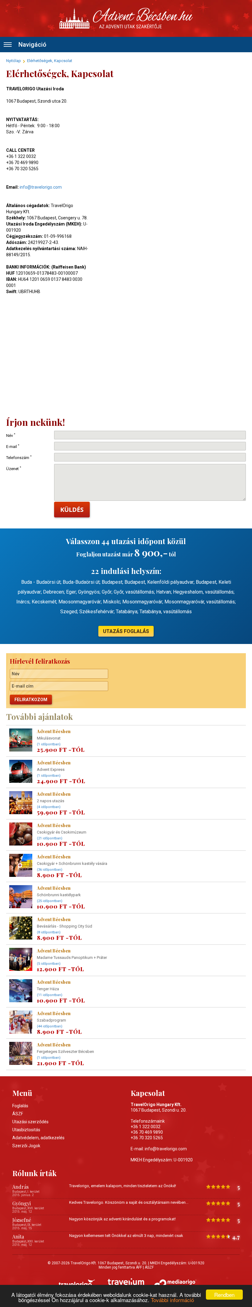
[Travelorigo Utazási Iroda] (76, 1283)
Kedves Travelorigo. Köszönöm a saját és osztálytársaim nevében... (128, 1202)
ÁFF (139, 1267)
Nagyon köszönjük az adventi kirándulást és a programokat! (122, 1219)
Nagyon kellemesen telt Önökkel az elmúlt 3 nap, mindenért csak (126, 1235)
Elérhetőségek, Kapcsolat (49, 60)
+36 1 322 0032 (145, 1126)
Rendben (224, 1294)
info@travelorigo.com (41, 187)
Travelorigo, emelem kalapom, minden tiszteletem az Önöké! (122, 1185)
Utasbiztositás (26, 1129)
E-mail (12, 446)
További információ (172, 1300)
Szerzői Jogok (26, 1145)
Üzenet (13, 468)
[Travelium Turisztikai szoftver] (126, 1283)
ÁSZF (17, 1113)
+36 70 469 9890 (147, 1132)
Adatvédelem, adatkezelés (38, 1137)
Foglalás (20, 1105)
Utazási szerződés (30, 1121)
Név (10, 435)
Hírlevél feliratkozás (40, 661)
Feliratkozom (30, 699)
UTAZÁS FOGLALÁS (126, 631)
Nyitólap (13, 60)
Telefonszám (19, 457)
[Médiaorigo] (175, 1283)
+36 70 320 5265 (147, 1137)
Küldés (72, 509)
